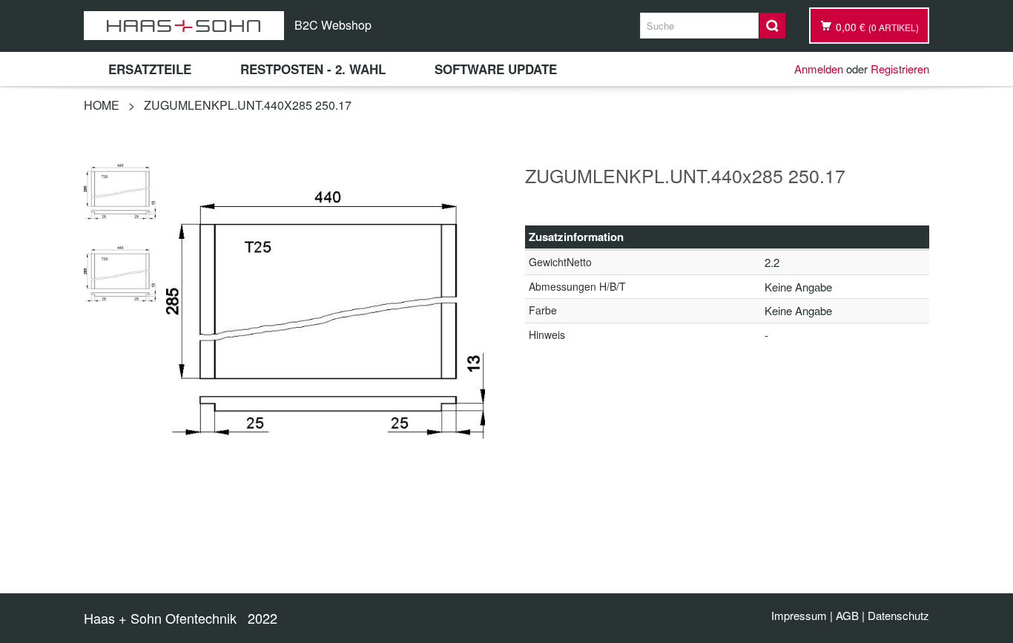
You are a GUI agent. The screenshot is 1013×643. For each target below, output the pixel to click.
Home (101, 104)
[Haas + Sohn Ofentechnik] (184, 25)
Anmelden (818, 68)
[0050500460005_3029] (120, 189)
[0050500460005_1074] (120, 272)
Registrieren (900, 68)
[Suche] (772, 26)
